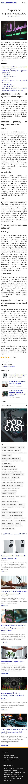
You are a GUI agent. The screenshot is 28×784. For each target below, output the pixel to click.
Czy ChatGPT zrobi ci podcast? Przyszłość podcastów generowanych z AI (17, 383)
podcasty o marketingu (19, 518)
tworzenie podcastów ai (8, 528)
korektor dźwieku (6, 474)
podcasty (4, 509)
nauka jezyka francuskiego (8, 493)
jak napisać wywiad (6, 463)
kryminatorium (5, 477)
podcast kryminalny (19, 507)
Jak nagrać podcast (9, 755)
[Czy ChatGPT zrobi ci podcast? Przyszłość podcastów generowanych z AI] (5, 384)
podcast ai (11, 499)
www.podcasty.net (8, 3)
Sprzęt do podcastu (15, 16)
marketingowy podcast (8, 480)
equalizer (4, 461)
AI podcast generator (7, 450)
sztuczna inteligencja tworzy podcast (11, 526)
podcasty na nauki (6, 518)
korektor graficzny (18, 474)
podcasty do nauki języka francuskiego (12, 515)
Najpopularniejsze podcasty (11, 757)
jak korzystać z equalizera (16, 461)
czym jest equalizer (21, 452)
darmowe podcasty (6, 455)
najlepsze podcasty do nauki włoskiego (12, 485)
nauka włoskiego (20, 496)
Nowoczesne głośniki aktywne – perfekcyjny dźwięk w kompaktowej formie (12, 695)
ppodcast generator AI (7, 523)
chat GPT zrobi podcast (8, 452)
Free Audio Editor (9, 76)
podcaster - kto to (7, 507)
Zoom (6, 78)
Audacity (7, 75)
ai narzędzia (5, 447)
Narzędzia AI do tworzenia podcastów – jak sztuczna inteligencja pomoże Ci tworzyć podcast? (13, 627)
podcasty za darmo (20, 520)
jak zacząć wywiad (6, 471)
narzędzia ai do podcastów (9, 490)
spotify (18, 523)
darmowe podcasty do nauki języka (11, 458)
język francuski (17, 471)
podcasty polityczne (7, 520)
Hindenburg (8, 84)
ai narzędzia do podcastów (17, 447)
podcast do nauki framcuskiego (10, 501)
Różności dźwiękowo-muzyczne (12, 759)
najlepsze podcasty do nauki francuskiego (12, 482)
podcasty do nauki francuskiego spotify (12, 512)
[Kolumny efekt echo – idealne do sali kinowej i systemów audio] (5, 375)
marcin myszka (15, 477)
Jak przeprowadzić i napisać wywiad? (12, 662)
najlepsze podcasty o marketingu (10, 488)
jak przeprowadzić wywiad (8, 466)
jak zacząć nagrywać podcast (9, 469)
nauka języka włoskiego (8, 496)
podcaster (21, 504)
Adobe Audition (9, 86)
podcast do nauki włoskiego (9, 504)
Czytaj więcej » (4, 571)
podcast (4, 499)
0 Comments (19, 377)
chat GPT (17, 450)
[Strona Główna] (8, 16)
